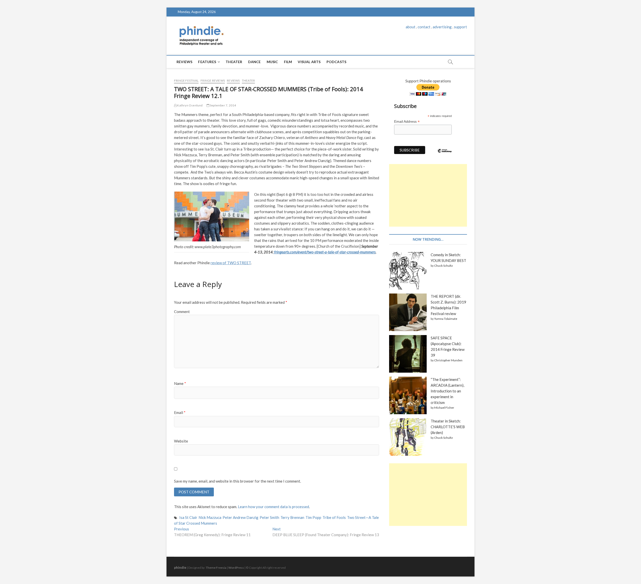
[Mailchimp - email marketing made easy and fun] (444, 155)
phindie (180, 567)
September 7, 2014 (222, 105)
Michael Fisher (444, 407)
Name (180, 383)
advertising (442, 27)
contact (424, 27)
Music (272, 62)
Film (288, 62)
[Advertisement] (428, 195)
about (410, 27)
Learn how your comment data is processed (273, 506)
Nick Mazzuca (210, 517)
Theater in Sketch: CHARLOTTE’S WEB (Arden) (448, 427)
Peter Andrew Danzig (240, 517)
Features (207, 62)
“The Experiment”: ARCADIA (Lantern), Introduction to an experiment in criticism (447, 391)
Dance (254, 62)
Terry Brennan (292, 517)
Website (181, 441)
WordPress (236, 567)
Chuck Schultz (443, 265)
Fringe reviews (213, 80)
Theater (234, 62)
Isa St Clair (188, 517)
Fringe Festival (186, 80)
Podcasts (337, 62)
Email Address (407, 121)
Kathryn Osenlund (190, 105)
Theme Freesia (216, 567)
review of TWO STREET (231, 262)
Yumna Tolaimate (445, 319)
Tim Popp (313, 517)
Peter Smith (269, 517)
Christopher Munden (448, 360)
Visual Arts (309, 62)
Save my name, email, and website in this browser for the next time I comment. (237, 481)
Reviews (184, 62)
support (460, 27)
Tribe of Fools (334, 517)
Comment (182, 311)
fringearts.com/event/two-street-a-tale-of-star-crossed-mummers (324, 252)
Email (180, 412)
